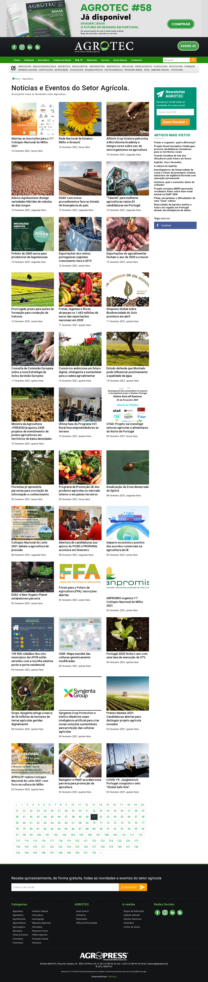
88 (87, 828)
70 (94, 822)
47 (66, 816)
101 (47, 834)
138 (102, 846)
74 (122, 822)
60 (24, 822)
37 (129, 810)
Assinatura (43, 60)
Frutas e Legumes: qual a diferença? (175, 142)
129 (26, 846)
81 (38, 828)
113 (18, 840)
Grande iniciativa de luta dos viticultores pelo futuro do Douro (172, 157)
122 (94, 840)
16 (114, 804)
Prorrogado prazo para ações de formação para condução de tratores (32, 312)
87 (80, 828)
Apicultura (127, 66)
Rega (146, 70)
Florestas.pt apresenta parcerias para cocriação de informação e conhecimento (30, 490)
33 (101, 810)
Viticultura (177, 70)
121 (85, 840)
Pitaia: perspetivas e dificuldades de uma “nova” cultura (174, 199)
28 (66, 810)
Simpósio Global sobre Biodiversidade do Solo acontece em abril (121, 312)
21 (17, 810)
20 (142, 804)
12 (86, 804)
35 (115, 810)
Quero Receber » (175, 122)
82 (45, 828)
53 (108, 816)
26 (52, 810)
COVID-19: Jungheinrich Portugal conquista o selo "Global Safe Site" (123, 783)
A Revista (29, 60)
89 (94, 828)
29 (73, 810)
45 (52, 816)
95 (136, 828)
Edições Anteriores (133, 919)
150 (77, 852)
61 (31, 822)
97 (17, 834)
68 (80, 822)
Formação (189, 66)
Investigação (61, 70)
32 (94, 810)
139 (111, 846)
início (17, 78)
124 (111, 840)
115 (35, 840)
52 (101, 816)
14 (100, 804)
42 (31, 816)
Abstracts (92, 60)
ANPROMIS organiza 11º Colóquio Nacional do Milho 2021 (124, 602)
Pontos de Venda (62, 60)
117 (52, 840)
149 (68, 852)
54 (115, 816)
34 (108, 810)
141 (128, 846)
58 (143, 816)
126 (128, 840)
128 (18, 846)
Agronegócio (113, 66)
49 (80, 816)
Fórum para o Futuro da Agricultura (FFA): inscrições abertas (78, 591)
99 (31, 834)
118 (60, 840)
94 (129, 828)
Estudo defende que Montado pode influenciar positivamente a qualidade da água (127, 372)
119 (68, 840)
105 (81, 834)
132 (52, 846)
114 (26, 840)
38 (136, 810)
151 (85, 852)
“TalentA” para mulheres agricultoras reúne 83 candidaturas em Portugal (123, 201)
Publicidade (81, 919)
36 (122, 810)
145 (35, 852)
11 (79, 804)
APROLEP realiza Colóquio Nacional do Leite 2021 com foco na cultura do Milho (29, 780)
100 (39, 834)
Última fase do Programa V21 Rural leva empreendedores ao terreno (79, 427)
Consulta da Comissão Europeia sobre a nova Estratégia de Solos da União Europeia (32, 372)
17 (121, 804)
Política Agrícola (113, 70)
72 (108, 822)
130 (35, 846)
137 (94, 846)
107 (98, 834)
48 (73, 816)
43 (38, 816)
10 (72, 804)
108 (106, 834)
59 (17, 822)
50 (87, 816)
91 (108, 828)
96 (143, 828)
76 (136, 822)
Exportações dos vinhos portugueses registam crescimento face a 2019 (75, 257)
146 (43, 852)
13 (93, 804)
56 (129, 816)
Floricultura (160, 66)
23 (31, 810)
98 (24, 834)
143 (18, 852)
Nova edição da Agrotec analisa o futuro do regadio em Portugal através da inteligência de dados (173, 207)
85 (66, 828)
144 (26, 852)
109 (115, 834)
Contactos (136, 60)
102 (56, 834)
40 (17, 816)
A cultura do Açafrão (165, 166)
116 (43, 840)
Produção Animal (133, 70)
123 (102, 840)
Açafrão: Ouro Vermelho (168, 162)
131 (43, 846)
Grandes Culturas (27, 70)
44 (45, 816)
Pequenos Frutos (94, 70)
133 (60, 846)
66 (66, 822)
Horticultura (46, 70)
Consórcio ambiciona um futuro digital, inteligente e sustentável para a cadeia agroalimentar (80, 372)
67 (73, 822)
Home (17, 60)
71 (101, 822)
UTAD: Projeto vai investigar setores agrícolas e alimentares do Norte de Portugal (127, 427)
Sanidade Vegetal (160, 70)
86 (73, 828)
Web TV (79, 60)
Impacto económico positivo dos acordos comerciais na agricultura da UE (125, 546)
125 (119, 840)
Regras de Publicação (134, 911)
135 (77, 846)
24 (38, 810)
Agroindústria (97, 66)
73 (115, 822)
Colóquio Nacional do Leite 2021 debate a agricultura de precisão (30, 546)
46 (59, 816)
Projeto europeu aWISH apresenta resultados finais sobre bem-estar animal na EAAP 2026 (173, 191)
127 (136, 840)
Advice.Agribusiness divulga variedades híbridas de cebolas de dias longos (31, 201)
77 (143, 822)
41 (24, 816)
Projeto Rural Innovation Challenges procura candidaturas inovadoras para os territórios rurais (174, 149)
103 (64, 834)
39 (143, 810)
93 (122, 828)
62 (38, 822)
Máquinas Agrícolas (41, 923)
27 (59, 810)
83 (52, 828)
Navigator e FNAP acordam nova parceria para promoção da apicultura (80, 783)
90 (101, 828)
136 (85, 846)
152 (94, 852)
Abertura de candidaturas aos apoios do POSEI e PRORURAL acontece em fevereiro (78, 546)
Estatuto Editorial (132, 915)
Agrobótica (64, 66)
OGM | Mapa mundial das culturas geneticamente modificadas (74, 657)
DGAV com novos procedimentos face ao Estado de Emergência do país (79, 201)
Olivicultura (76, 70)
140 (119, 846)
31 (87, 810)
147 (52, 852)
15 (107, 804)
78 (17, 828)
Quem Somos (120, 60)
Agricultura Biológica (44, 66)
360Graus (112, 976)
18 (128, 804)
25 (45, 810)
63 (45, 822)
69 (87, 822)
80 (31, 828)
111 (132, 834)
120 (77, 840)
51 (94, 816)
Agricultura (24, 66)
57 (136, 816)
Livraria (105, 60)
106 (89, 834)
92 (115, 828)
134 (68, 846)
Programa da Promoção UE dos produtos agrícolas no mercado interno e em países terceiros (79, 490)
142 (136, 846)
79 (24, 828)
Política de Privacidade (86, 923)
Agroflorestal (80, 66)
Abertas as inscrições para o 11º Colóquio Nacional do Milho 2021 (32, 142)
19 (135, 804)
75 (129, 822)
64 (52, 822)
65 (59, 822)
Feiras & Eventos (143, 66)
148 (60, 852)
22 (24, 810)
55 (122, 816)
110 (123, 834)
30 (80, 810)
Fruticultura (176, 66)
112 (140, 834)
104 (73, 834)
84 (59, 828)
